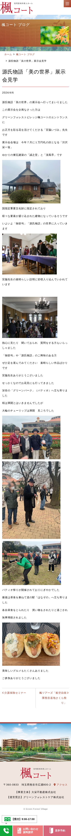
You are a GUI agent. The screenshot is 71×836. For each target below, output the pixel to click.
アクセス (62, 784)
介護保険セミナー (15, 692)
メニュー (67, 3)
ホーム (8, 54)
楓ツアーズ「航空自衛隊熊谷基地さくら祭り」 (53, 697)
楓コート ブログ (25, 54)
